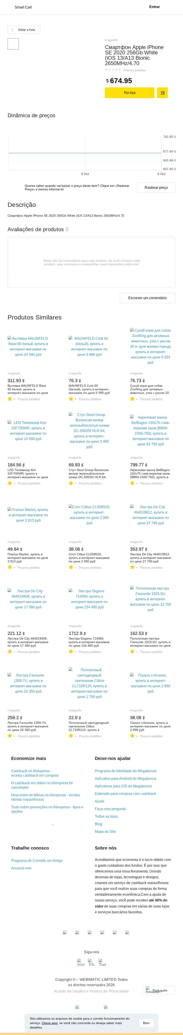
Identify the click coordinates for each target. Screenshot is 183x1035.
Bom (146, 1023)
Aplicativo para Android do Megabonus (125, 778)
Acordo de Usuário (70, 991)
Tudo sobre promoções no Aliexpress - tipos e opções (47, 809)
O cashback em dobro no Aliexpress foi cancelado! (42, 785)
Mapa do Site (105, 831)
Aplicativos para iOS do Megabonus (123, 786)
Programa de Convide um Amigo (37, 860)
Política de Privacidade (109, 991)
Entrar (154, 7)
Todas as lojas (106, 816)
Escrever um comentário (147, 298)
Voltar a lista (26, 29)
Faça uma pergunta (110, 809)
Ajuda (99, 801)
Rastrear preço (156, 187)
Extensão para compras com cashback (125, 794)
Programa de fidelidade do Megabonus (125, 771)
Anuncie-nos (21, 868)
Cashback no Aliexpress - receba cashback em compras (34, 773)
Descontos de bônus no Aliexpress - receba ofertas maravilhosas (45, 797)
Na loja (129, 93)
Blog (98, 824)
